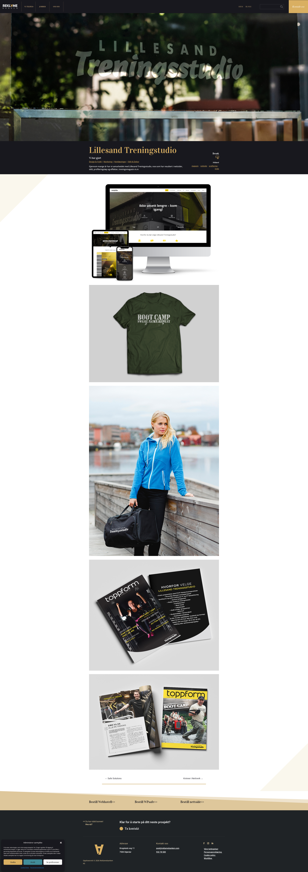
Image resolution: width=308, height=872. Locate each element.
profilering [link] (213, 166)
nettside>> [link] (197, 802)
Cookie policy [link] (210, 855)
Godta (13, 862)
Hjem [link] (241, 6)
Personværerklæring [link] (213, 852)
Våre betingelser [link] (211, 849)
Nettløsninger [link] (120, 161)
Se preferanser (52, 862)
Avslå (33, 862)
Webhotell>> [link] (106, 802)
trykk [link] (217, 169)
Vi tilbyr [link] (28, 6)
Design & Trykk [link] (95, 161)
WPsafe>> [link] (150, 802)
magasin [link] (195, 166)
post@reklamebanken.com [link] (167, 848)
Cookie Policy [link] (25, 867)
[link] (10, 6)
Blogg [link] (248, 6)
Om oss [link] (56, 6)
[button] (61, 843)
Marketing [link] (108, 161)
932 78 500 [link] (161, 852)
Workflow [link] (208, 858)
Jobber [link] (42, 6)
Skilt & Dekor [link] (133, 161)
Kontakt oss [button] (298, 6)
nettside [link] (203, 166)
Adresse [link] (124, 843)
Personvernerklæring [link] (37, 867)
